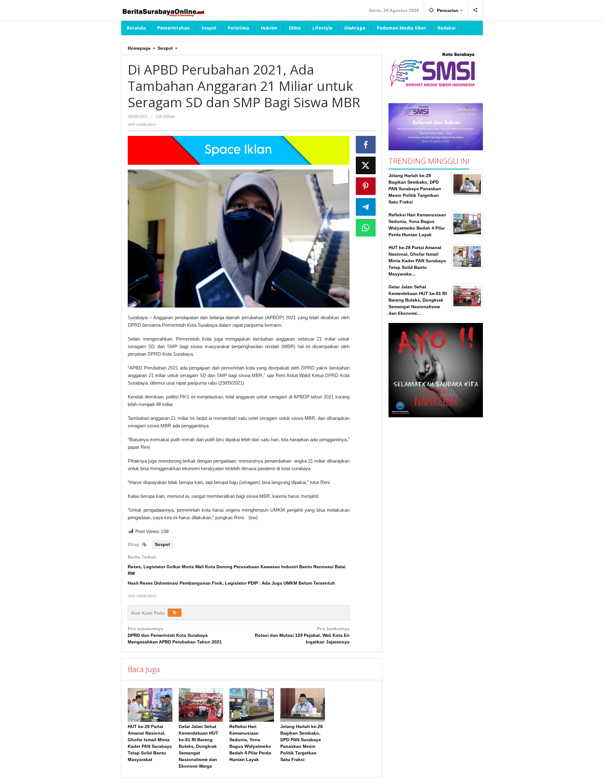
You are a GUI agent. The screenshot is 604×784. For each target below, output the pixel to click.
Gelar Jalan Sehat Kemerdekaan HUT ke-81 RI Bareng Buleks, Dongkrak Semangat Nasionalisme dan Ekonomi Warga (198, 746)
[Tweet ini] (366, 165)
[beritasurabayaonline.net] (163, 11)
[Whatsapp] (366, 227)
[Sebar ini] (366, 144)
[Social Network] (475, 10)
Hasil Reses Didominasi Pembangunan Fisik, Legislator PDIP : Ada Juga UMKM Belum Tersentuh (231, 583)
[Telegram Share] (366, 207)
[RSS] (175, 613)
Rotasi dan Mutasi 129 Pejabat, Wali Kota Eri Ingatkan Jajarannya (302, 635)
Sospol (162, 544)
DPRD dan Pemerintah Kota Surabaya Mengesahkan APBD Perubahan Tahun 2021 (175, 635)
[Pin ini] (366, 186)
